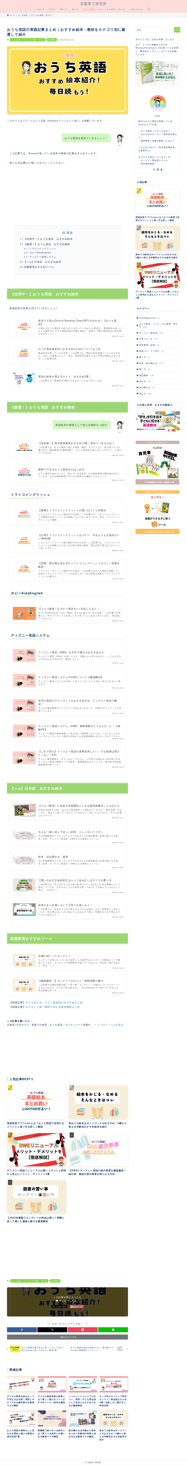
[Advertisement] (67, 195)
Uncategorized (149, 317)
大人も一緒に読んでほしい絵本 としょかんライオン (70, 832)
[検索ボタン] (148, 9)
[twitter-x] (154, 169)
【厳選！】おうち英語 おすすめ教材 (47, 244)
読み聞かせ (147, 387)
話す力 (144, 381)
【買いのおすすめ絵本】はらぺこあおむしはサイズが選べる (75, 880)
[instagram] (157, 169)
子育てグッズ (148, 338)
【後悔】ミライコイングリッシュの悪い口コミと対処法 (72, 510)
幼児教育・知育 (149, 344)
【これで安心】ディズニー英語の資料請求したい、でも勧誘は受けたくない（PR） (79, 753)
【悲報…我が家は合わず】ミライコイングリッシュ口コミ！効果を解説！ (79, 564)
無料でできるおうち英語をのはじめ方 (61, 469)
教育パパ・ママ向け (151, 350)
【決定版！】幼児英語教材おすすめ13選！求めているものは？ (76, 443)
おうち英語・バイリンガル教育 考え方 (27, 40)
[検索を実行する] (177, 30)
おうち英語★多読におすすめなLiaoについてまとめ (69, 349)
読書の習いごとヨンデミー (54, 956)
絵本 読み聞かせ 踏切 (53, 856)
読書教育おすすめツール (39, 267)
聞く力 (144, 369)
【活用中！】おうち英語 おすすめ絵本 (48, 239)
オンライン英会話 (151, 332)
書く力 (144, 357)
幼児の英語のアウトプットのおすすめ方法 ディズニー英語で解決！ (77, 702)
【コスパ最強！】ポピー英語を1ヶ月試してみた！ (69, 608)
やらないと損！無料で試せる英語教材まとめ (53, 1007)
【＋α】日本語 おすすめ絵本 (42, 261)
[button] (22, 1329)
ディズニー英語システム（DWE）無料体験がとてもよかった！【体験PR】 (79, 727)
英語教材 (51, 40)
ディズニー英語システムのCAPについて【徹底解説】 (71, 677)
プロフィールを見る (111, 1024)
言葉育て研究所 (93, 3)
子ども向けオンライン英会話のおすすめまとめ (54, 1002)
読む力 (145, 393)
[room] (161, 169)
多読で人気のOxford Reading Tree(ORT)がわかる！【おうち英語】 (77, 322)
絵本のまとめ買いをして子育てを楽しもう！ (65, 905)
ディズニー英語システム (43, 256)
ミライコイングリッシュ (43, 248)
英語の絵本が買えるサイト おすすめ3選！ (64, 376)
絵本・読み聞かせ (151, 363)
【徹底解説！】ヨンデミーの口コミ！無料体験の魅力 (70, 980)
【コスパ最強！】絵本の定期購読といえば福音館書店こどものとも (79, 805)
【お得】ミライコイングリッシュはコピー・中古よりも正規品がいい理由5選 (79, 536)
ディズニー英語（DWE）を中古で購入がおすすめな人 (71, 652)
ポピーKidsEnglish (40, 252)
